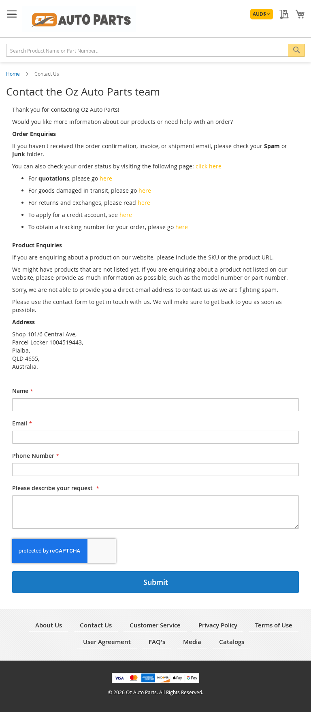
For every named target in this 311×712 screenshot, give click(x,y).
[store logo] (79, 19)
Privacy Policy (217, 625)
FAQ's (157, 642)
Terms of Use (273, 625)
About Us (48, 625)
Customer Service (155, 625)
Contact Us (96, 625)
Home (13, 73)
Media (192, 642)
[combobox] (155, 50)
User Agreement (107, 642)
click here (209, 166)
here (106, 178)
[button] (261, 14)
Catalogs (231, 642)
